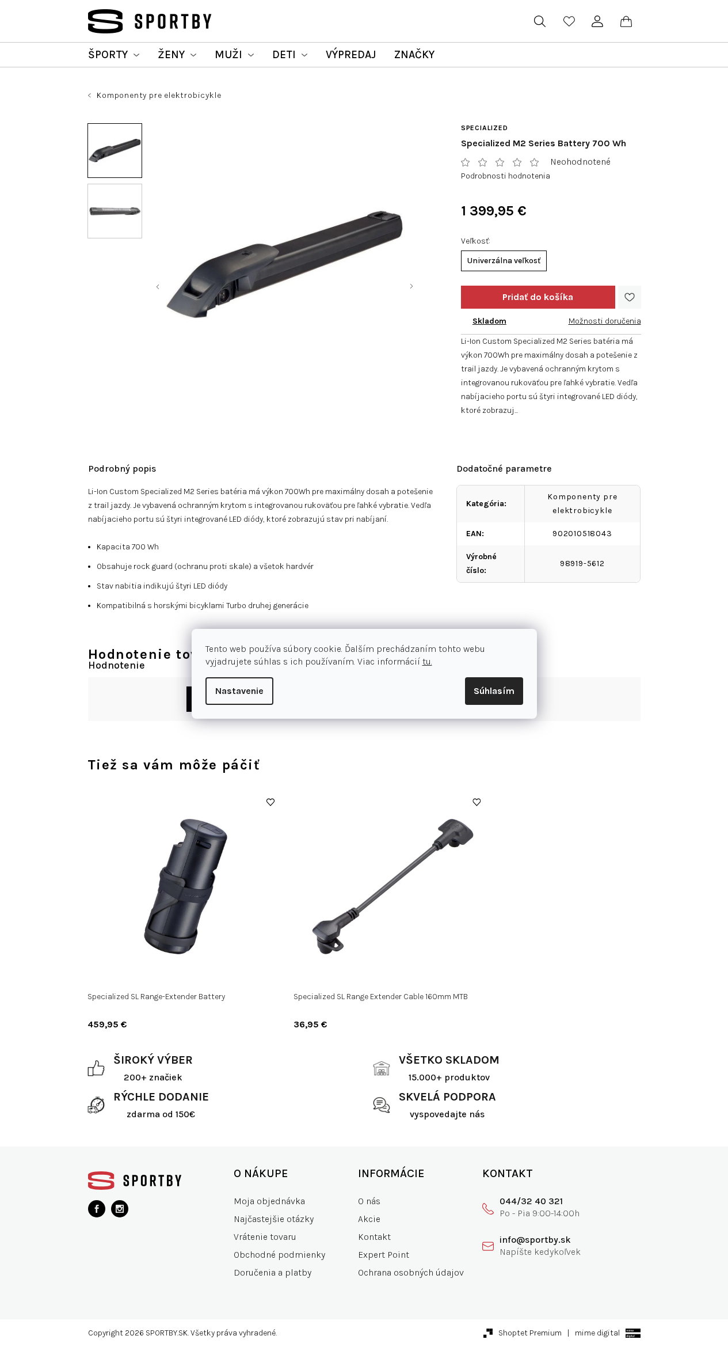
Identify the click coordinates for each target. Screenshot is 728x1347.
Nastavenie (239, 690)
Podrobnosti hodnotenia (505, 176)
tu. (427, 661)
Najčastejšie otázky (274, 1218)
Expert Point (383, 1254)
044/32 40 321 (531, 1201)
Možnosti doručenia (605, 321)
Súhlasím (494, 690)
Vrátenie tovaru (265, 1236)
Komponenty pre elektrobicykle (582, 503)
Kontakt (374, 1236)
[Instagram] (119, 1208)
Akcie (369, 1218)
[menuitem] (113, 55)
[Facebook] (96, 1208)
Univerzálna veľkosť (503, 260)
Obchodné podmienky (279, 1254)
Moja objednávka (269, 1201)
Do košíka (538, 297)
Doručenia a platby (272, 1272)
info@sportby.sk (535, 1239)
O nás (369, 1201)
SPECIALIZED (484, 128)
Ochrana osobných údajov (411, 1272)
